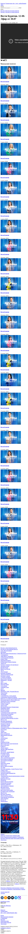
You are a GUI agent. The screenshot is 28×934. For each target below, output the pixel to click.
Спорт (2, 736)
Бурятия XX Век (5, 742)
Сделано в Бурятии (6, 677)
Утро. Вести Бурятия (6, 650)
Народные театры (5, 763)
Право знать (4, 764)
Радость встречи (5, 711)
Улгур (2, 670)
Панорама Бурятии (6, 660)
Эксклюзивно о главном (7, 786)
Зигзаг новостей (5, 756)
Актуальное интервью (6, 760)
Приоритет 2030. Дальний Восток (10, 691)
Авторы (3, 893)
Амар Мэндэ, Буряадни (7, 656)
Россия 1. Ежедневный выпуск (9, 648)
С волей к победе (5, 755)
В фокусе (3, 746)
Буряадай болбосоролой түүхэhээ (9, 718)
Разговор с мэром (5, 676)
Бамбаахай (3, 750)
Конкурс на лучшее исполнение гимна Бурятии (13, 698)
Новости (3, 3)
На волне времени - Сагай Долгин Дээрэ (11, 769)
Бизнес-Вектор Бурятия (7, 781)
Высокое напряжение (6, 721)
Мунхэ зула (4, 719)
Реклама (3, 838)
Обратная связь (9, 838)
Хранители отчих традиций (8, 701)
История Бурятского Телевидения (10, 707)
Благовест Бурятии (6, 673)
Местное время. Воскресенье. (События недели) (13, 653)
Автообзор (3, 694)
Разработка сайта (5, 901)
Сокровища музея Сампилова (8, 712)
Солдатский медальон (6, 722)
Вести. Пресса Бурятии (7, 766)
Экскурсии (3, 840)
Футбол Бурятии (5, 709)
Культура (3, 739)
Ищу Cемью (4, 683)
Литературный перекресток (8, 773)
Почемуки (3, 780)
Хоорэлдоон (4, 705)
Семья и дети (4, 770)
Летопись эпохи (5, 666)
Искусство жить (5, 745)
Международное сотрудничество (9, 743)
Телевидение (9, 3)
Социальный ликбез (6, 715)
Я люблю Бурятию (5, 771)
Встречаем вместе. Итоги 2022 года (10, 700)
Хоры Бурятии (4, 798)
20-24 (2, 688)
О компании (20, 837)
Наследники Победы (6, 679)
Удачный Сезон (5, 687)
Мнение (3, 690)
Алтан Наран (4, 738)
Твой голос (4, 732)
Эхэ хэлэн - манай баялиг (7, 752)
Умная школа (4, 801)
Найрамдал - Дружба (6, 680)
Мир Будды (4, 793)
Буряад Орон (4, 659)
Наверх (3, 834)
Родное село (4, 774)
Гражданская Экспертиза (7, 797)
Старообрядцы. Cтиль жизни (8, 695)
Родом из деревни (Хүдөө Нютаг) (9, 664)
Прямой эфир (16, 835)
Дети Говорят (4, 671)
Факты (2, 740)
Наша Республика (5, 702)
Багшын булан (4, 667)
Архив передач (15, 10)
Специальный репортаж (7, 657)
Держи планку (4, 748)
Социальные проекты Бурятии (9, 697)
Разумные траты (5, 753)
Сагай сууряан (4, 704)
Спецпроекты (4, 655)
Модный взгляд (5, 787)
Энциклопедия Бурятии (7, 714)
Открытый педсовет (6, 783)
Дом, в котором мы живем (8, 757)
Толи (2, 681)
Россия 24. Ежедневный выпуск (9, 649)
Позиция (3, 762)
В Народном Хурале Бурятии (8, 662)
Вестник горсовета (6, 794)
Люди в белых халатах (7, 795)
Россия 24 (8, 10)
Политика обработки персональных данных (12, 888)
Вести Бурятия (5, 81)
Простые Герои (5, 684)
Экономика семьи (5, 725)
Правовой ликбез (5, 708)
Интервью (3, 652)
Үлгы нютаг (4, 686)
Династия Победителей (7, 674)
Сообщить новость (6, 928)
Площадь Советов (5, 724)
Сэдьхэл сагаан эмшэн (6, 717)
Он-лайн (3, 767)
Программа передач (19, 838)
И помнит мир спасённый (7, 791)
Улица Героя (4, 693)
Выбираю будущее (5, 778)
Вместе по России (5, 669)
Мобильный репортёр (6, 735)
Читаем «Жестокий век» (7, 749)
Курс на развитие (5, 733)
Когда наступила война (7, 790)
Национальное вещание (10, 837)
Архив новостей (5, 892)
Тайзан (2, 731)
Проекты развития (5, 784)
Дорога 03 (3, 663)
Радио (2, 837)
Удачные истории (5, 788)
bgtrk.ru (8, 881)
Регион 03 (3, 800)
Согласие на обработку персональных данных (13, 889)
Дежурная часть (5, 726)
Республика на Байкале (7, 759)
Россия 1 (3, 10)
